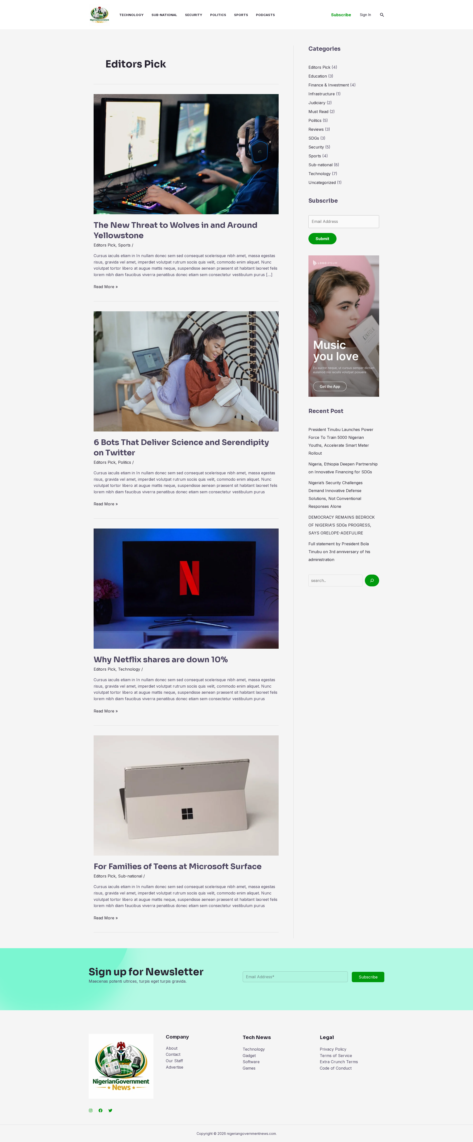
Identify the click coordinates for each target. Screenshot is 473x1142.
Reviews (316, 129)
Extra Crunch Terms (339, 1061)
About (171, 1048)
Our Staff (174, 1060)
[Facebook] (100, 1110)
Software (251, 1061)
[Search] (372, 580)
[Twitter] (110, 1110)
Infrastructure (321, 93)
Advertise (174, 1067)
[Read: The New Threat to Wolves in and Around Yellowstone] (186, 153)
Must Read (318, 111)
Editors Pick (105, 245)
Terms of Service (336, 1055)
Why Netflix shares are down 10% (161, 659)
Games (249, 1068)
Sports (241, 15)
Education (317, 76)
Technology (131, 15)
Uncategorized (322, 182)
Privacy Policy (333, 1049)
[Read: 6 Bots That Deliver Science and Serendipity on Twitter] (186, 370)
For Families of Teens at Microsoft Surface (178, 866)
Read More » (106, 287)
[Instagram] (91, 1110)
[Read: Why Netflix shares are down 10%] (186, 588)
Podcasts (265, 15)
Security (193, 15)
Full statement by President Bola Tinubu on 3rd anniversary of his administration (339, 551)
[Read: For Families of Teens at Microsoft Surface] (186, 795)
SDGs (313, 138)
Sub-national (164, 15)
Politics (218, 15)
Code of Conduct (336, 1068)
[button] (341, 15)
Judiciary (316, 102)
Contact (173, 1054)
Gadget (249, 1055)
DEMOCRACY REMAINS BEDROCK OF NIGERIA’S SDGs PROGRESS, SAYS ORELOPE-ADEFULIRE (341, 525)
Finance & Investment (328, 85)
